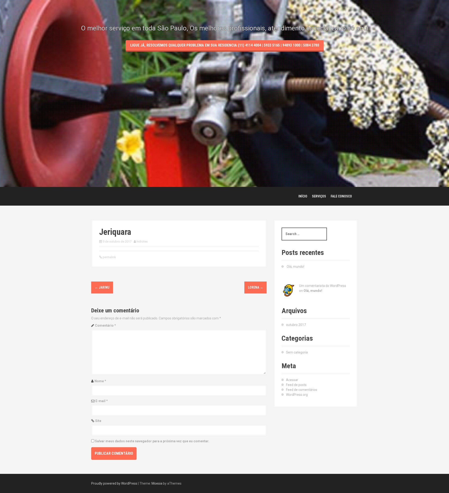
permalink (109, 257)
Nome (100, 381)
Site (98, 421)
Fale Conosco (341, 196)
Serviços (319, 196)
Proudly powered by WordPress (114, 483)
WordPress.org (297, 395)
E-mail (101, 401)
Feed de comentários (301, 390)
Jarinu (102, 287)
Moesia (157, 483)
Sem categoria (297, 352)
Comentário (105, 325)
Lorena (255, 287)
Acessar (292, 380)
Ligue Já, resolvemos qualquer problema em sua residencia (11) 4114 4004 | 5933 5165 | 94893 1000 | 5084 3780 (224, 45)
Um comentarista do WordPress (322, 286)
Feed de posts (296, 385)
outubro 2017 (296, 325)
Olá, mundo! (295, 266)
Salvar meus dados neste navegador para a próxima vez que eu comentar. (152, 441)
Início (302, 196)
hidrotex (142, 241)
